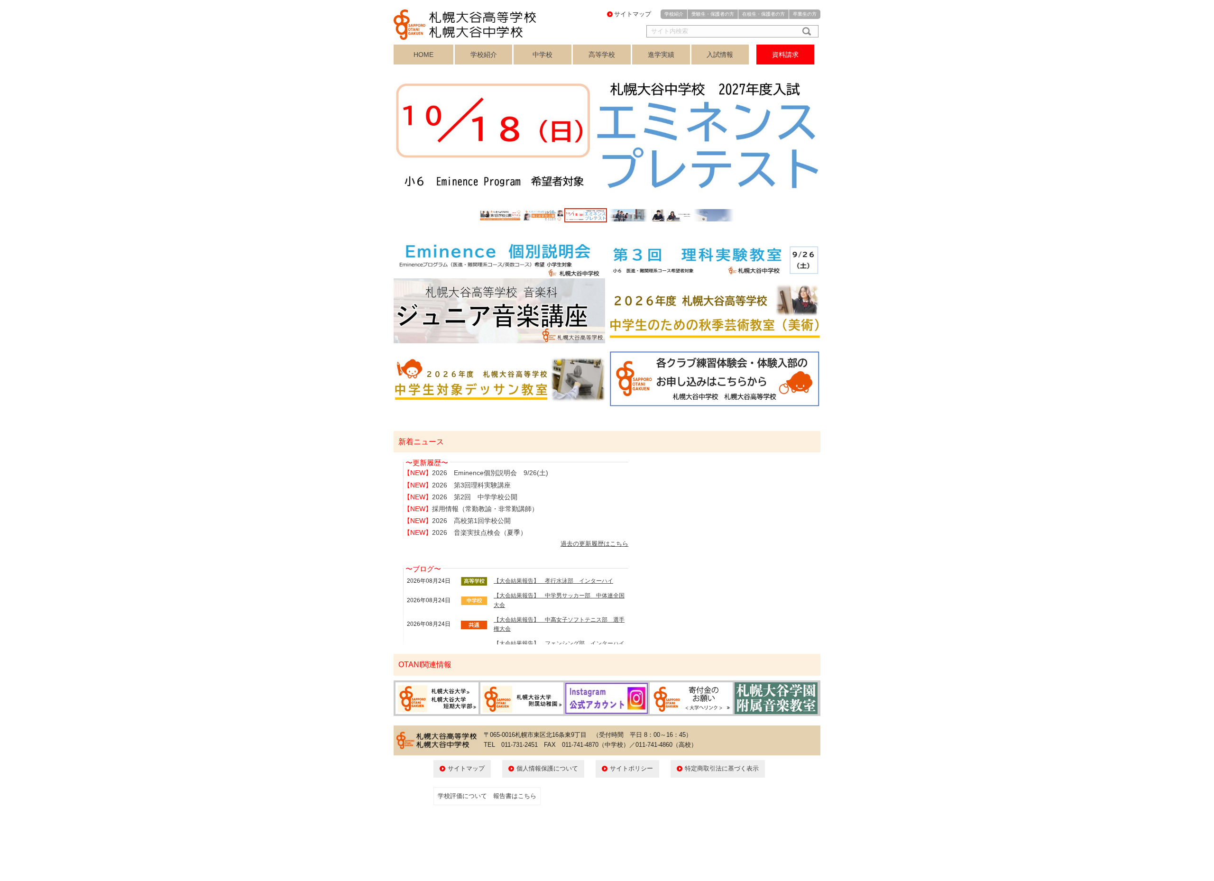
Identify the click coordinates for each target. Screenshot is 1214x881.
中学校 (542, 54)
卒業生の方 (805, 14)
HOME (423, 54)
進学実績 (661, 54)
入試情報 (720, 54)
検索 (805, 31)
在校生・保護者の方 (763, 14)
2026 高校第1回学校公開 (471, 520)
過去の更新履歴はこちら (594, 543)
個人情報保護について (547, 768)
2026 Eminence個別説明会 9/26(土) (490, 473)
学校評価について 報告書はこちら (487, 795)
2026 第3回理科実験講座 (471, 485)
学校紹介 (673, 14)
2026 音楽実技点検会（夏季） (479, 532)
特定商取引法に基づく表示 (722, 768)
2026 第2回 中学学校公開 (474, 497)
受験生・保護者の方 (712, 14)
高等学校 (602, 54)
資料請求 (785, 54)
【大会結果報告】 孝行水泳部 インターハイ (553, 581)
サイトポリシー (631, 768)
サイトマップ (632, 14)
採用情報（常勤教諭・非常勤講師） (485, 509)
